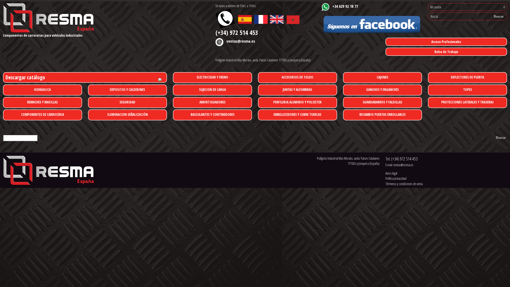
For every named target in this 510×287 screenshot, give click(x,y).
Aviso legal (391, 173)
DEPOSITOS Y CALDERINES (127, 89)
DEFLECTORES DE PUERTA (467, 77)
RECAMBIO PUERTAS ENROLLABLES (382, 114)
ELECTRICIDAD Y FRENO (212, 77)
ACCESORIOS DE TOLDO (297, 77)
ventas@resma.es (241, 41)
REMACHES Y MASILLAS (42, 102)
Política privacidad (395, 178)
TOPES (467, 89)
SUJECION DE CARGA (212, 89)
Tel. (401, 159)
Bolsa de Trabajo (446, 51)
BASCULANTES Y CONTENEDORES (212, 114)
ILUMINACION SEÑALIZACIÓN (127, 114)
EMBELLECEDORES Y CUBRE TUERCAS (297, 114)
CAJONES (382, 77)
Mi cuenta (435, 7)
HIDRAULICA (42, 89)
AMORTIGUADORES (212, 102)
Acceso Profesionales (446, 41)
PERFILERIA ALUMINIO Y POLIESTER (297, 102)
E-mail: (399, 164)
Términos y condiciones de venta (404, 183)
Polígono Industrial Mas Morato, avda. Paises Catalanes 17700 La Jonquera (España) (263, 60)
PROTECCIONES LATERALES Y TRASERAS (467, 102)
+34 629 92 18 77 (345, 6)
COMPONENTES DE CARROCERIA (42, 114)
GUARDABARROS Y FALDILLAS (382, 102)
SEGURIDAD (127, 102)
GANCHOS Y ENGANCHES (382, 89)
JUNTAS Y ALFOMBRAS (297, 89)
